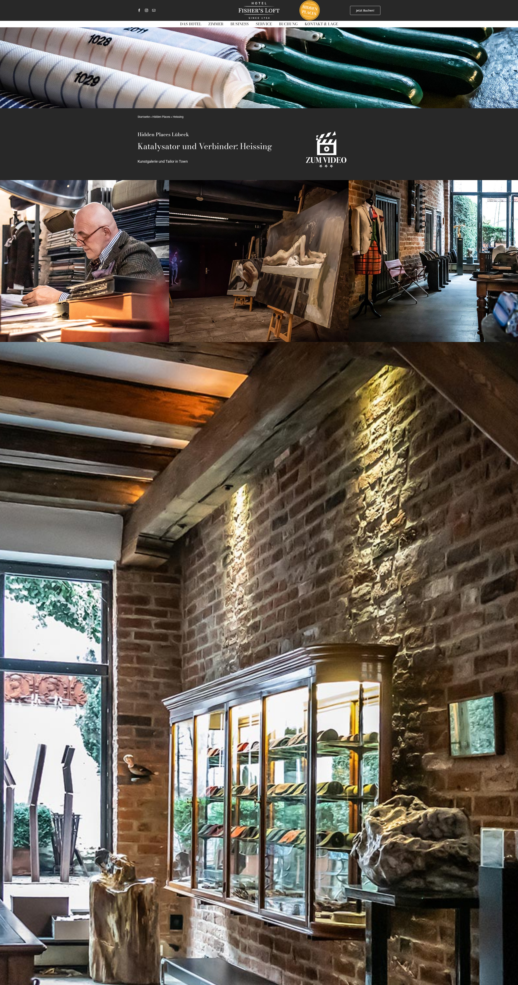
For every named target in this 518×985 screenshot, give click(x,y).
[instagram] (146, 10)
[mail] (153, 10)
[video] (326, 133)
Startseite (144, 116)
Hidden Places (161, 116)
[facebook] (139, 10)
